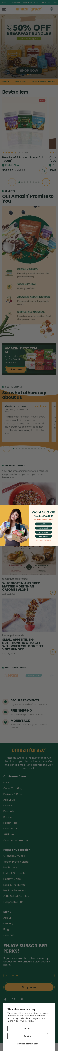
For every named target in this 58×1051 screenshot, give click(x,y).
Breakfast (43, 524)
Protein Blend (43, 528)
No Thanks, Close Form (43, 540)
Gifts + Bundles (43, 536)
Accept (27, 1028)
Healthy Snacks (43, 532)
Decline (27, 1036)
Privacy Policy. (27, 1020)
